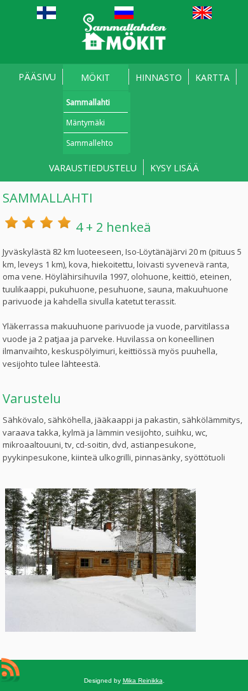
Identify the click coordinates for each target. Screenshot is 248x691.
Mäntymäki (85, 122)
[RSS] (10, 670)
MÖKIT (95, 77)
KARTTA (212, 77)
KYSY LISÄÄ (174, 168)
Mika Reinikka (143, 680)
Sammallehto (89, 143)
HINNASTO (158, 77)
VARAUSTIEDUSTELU (93, 168)
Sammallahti (88, 102)
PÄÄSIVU (37, 77)
